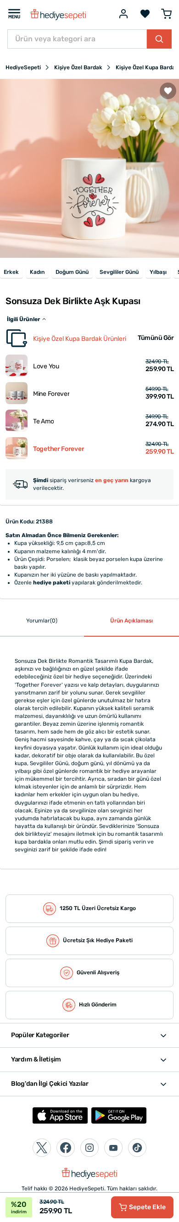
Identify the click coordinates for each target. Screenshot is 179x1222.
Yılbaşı (158, 272)
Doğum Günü (72, 272)
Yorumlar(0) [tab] (41, 620)
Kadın (37, 272)
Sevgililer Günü (119, 272)
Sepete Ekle (147, 1207)
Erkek (11, 272)
